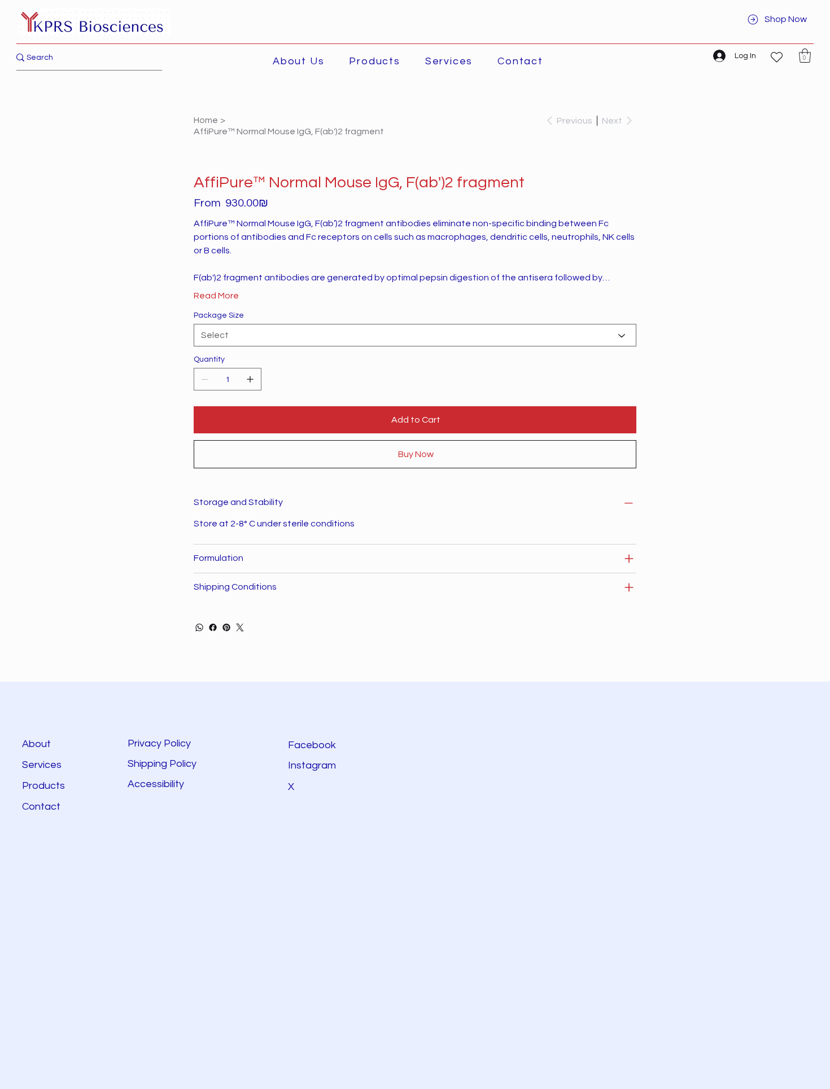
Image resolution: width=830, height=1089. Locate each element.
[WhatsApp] (199, 627)
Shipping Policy (162, 763)
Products (43, 785)
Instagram (312, 765)
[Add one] (250, 379)
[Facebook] (213, 627)
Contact (41, 806)
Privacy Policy (159, 743)
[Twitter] (240, 627)
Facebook (312, 745)
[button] (374, 61)
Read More (216, 295)
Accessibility (157, 784)
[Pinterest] (226, 627)
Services (42, 764)
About (36, 744)
